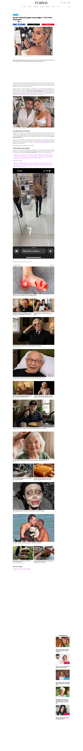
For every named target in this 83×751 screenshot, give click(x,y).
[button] (61, 3)
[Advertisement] (41, 10)
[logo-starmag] (41, 3)
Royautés (42, 6)
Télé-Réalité (36, 6)
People (29, 6)
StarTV (53, 6)
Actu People (67, 662)
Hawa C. (21, 21)
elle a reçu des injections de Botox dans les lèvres (29, 93)
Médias (47, 6)
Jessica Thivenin (33, 82)
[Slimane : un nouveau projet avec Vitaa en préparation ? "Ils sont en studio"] (63, 659)
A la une (25, 6)
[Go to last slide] (17, 42)
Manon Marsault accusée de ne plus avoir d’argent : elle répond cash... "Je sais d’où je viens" (63, 683)
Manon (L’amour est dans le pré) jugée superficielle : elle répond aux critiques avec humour (62, 650)
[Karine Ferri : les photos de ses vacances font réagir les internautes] (63, 710)
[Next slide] (50, 42)
